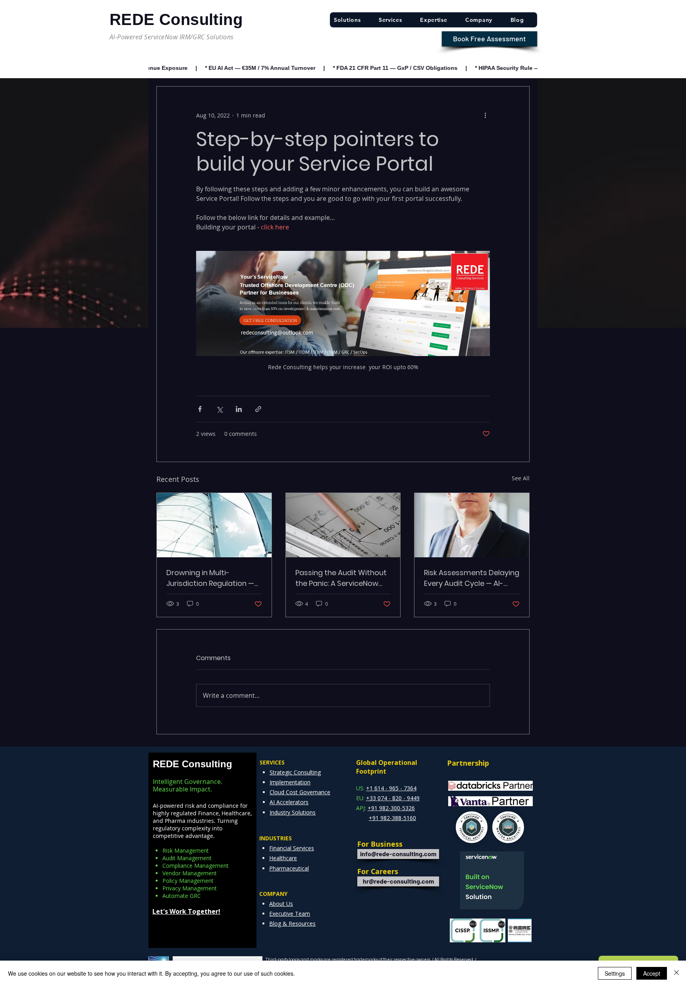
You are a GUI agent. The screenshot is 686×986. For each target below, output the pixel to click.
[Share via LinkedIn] (239, 409)
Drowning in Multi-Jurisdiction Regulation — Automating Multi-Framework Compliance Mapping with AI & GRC (210, 578)
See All (521, 478)
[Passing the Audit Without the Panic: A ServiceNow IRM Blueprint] (343, 525)
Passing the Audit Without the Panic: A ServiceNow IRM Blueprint (341, 578)
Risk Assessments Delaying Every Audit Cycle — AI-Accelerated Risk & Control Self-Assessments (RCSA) (471, 578)
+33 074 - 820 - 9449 (393, 798)
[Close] (676, 973)
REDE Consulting (192, 764)
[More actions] (485, 115)
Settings (615, 973)
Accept (651, 973)
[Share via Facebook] (200, 409)
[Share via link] (258, 409)
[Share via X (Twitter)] (219, 409)
